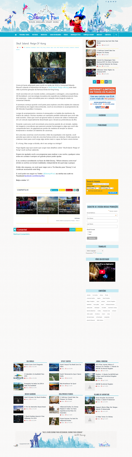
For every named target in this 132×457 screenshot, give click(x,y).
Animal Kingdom (111, 301)
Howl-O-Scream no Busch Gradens (35, 397)
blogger (72, 229)
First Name (90, 218)
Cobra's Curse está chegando (33, 364)
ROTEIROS (35, 35)
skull (58, 47)
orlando (48, 47)
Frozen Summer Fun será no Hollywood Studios (69, 419)
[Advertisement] (101, 338)
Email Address (101, 212)
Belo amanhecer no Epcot (68, 383)
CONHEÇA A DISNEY (89, 35)
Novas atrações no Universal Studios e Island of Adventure (105, 399)
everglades (106, 317)
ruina (55, 47)
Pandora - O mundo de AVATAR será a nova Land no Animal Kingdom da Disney (107, 376)
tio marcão (66, 47)
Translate (99, 253)
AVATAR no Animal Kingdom (104, 384)
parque (103, 301)
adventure (28, 47)
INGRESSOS (44, 35)
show (108, 314)
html (90, 232)
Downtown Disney (112, 307)
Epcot (98, 301)
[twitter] (113, 1)
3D (24, 47)
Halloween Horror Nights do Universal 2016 (25, 210)
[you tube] (110, 82)
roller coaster (90, 314)
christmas (97, 314)
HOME (16, 1)
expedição (33, 47)
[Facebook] (94, 82)
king (41, 47)
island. (38, 47)
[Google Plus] (98, 82)
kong (44, 47)
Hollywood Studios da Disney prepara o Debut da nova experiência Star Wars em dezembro (69, 410)
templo (61, 47)
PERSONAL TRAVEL (24, 35)
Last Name (90, 224)
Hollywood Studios (110, 304)
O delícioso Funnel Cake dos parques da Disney (106, 51)
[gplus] (116, 1)
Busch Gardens (106, 298)
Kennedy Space (90, 317)
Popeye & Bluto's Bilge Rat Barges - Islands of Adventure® (107, 408)
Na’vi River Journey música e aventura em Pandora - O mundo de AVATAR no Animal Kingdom (107, 366)
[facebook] (106, 1)
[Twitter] (106, 82)
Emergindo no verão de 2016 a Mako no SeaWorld (34, 384)
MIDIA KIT (99, 35)
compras (114, 310)
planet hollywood (91, 320)
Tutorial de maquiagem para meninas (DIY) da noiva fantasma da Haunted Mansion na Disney (107, 62)
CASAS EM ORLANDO (55, 35)
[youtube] (108, 1)
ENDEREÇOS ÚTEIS (76, 35)
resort (102, 304)
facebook (79, 229)
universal (72, 47)
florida (106, 295)
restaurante (89, 307)
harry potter (96, 304)
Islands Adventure (91, 310)
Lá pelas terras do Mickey (104, 417)
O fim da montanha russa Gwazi (35, 407)
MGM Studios (100, 320)
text (90, 234)
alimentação (99, 317)
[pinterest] (111, 1)
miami (103, 314)
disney (101, 295)
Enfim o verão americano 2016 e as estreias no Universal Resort (68, 210)
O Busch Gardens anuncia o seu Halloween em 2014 (34, 417)
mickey (99, 310)
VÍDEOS (66, 35)
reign (52, 47)
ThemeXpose (16, 443)
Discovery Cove (106, 310)
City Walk (104, 307)
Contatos (108, 35)
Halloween (96, 307)
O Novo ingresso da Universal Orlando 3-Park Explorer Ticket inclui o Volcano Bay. (46, 209)
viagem (99, 298)
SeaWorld (89, 304)
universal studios (91, 298)
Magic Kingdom (90, 301)
